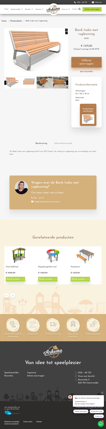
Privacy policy (27, 421)
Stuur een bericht (86, 376)
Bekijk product (13, 279)
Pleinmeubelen (16, 21)
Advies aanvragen (35, 376)
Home (4, 21)
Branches (8, 376)
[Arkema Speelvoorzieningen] (54, 9)
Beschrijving (41, 143)
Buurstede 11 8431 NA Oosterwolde (88, 381)
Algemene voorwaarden (11, 421)
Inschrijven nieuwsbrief (11, 424)
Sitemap (39, 421)
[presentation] (6, 295)
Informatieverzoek (63, 143)
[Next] (67, 83)
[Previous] (5, 83)
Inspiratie (31, 373)
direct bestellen (86, 72)
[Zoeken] (79, 9)
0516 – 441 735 (38, 198)
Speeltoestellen (11, 373)
